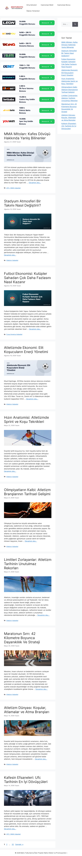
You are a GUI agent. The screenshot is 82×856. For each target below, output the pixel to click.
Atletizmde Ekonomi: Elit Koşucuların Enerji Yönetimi (26, 349)
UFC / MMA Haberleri (13, 188)
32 (13, 844)
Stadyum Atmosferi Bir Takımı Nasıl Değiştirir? (22, 203)
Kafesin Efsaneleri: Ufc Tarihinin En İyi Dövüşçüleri (26, 779)
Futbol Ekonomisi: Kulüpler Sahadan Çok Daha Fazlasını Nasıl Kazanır (27, 277)
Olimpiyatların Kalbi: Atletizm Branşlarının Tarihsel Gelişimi (27, 492)
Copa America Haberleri (14, 334)
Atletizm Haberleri (12, 260)
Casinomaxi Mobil (47, 5)
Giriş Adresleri (31, 5)
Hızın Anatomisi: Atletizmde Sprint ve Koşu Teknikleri (26, 419)
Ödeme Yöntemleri (33, 11)
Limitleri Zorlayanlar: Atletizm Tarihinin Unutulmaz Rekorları (27, 563)
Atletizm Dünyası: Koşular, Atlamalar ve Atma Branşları (26, 710)
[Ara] (75, 24)
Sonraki (19, 844)
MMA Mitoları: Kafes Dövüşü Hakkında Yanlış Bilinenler (27, 136)
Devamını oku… (35, 183)
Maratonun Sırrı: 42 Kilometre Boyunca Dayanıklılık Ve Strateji (22, 638)
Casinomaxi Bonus (63, 5)
